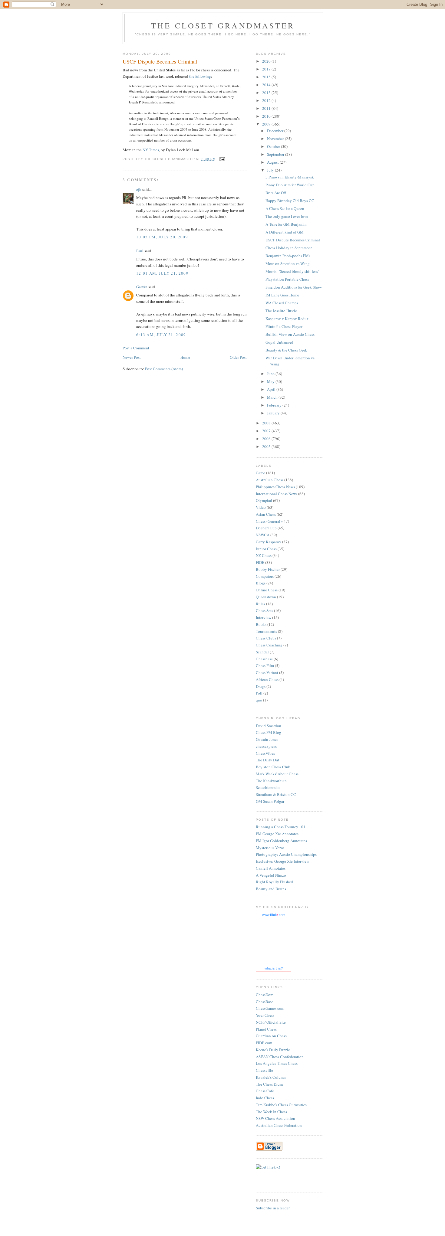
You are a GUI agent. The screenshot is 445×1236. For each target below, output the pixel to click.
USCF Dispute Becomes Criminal (292, 240)
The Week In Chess (271, 1111)
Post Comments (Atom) (164, 368)
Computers (265, 576)
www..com (273, 915)
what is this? (274, 968)
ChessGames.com (270, 1008)
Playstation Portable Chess (287, 279)
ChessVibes (265, 753)
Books (261, 624)
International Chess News (276, 493)
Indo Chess (265, 1097)
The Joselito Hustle (281, 310)
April (271, 389)
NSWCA (262, 535)
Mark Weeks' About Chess (277, 774)
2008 (267, 423)
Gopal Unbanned (279, 342)
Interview (263, 617)
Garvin (141, 286)
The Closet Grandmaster (223, 25)
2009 (267, 124)
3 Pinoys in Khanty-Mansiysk (289, 177)
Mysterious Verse (270, 847)
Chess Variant (267, 672)
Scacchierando (268, 787)
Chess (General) (269, 521)
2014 (267, 84)
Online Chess (267, 590)
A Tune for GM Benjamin (286, 224)
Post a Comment (136, 348)
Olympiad (264, 500)
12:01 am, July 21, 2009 (162, 273)
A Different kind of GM (284, 232)
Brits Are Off (275, 192)
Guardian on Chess (271, 1035)
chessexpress (266, 746)
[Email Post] (222, 159)
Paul (139, 250)
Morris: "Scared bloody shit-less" (292, 271)
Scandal (262, 652)
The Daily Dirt (267, 760)
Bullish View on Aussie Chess (290, 334)
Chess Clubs (266, 638)
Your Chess (265, 1015)
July (271, 170)
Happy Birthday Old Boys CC (289, 200)
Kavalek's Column (271, 1077)
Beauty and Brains (271, 888)
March (273, 397)
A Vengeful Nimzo (271, 875)
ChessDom (264, 994)
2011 (267, 108)
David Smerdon (268, 725)
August (273, 162)
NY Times (151, 149)
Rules (260, 604)
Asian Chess (266, 514)
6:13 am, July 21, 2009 (161, 334)
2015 (267, 77)
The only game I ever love (286, 216)
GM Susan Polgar (270, 801)
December (275, 130)
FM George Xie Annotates (277, 833)
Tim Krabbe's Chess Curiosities (281, 1104)
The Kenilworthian (271, 780)
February (274, 405)
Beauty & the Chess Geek (286, 350)
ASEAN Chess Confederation (280, 1056)
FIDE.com (264, 1042)
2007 (267, 430)
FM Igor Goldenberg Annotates (281, 840)
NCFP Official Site (271, 1022)
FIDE (260, 562)
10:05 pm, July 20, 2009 (162, 237)
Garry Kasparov (268, 541)
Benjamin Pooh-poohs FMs (287, 255)
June (271, 373)
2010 (267, 116)
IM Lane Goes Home (282, 295)
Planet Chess (266, 1029)
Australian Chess (269, 479)
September (276, 154)
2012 (267, 100)
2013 (267, 92)
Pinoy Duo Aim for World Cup (290, 185)
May (271, 381)
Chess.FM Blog (268, 732)
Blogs (260, 583)
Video (261, 507)
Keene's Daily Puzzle (273, 1049)
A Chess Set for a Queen (284, 208)
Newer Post (132, 357)
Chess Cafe (265, 1091)
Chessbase (264, 659)
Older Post (238, 357)
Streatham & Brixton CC (276, 794)
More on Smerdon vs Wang (287, 263)
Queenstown (266, 597)
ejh (138, 189)
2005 (267, 446)
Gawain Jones (267, 739)
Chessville (264, 1070)
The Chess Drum (269, 1084)
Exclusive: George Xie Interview (282, 861)
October (274, 146)
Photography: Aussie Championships (286, 854)
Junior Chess (266, 548)
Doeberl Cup (266, 528)
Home (185, 357)
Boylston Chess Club (273, 767)
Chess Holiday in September (288, 247)
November (276, 138)
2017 (267, 69)
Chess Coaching (269, 645)
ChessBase (264, 1001)
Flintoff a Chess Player (283, 326)
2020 (267, 61)
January (274, 413)
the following (200, 76)
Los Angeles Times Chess (277, 1063)
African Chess (267, 679)
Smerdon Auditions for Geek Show (293, 287)
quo (259, 700)
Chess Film (265, 665)
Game (260, 473)
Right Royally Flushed (274, 881)
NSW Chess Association (275, 1118)
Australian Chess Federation (279, 1125)
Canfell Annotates (270, 868)
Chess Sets (264, 610)
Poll (259, 693)
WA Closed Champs (281, 303)
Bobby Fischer (268, 569)
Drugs (260, 686)
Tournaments (266, 631)
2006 (267, 438)
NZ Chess (264, 555)
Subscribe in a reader (273, 1208)
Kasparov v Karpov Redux (287, 318)
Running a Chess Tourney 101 (280, 826)
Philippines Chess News (275, 486)
